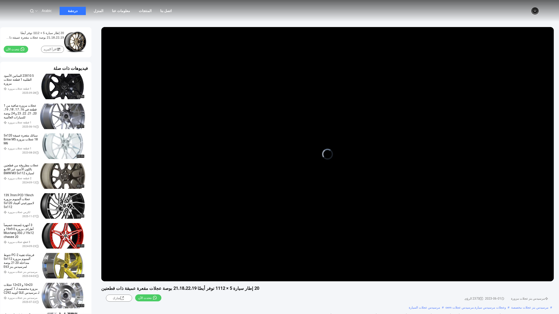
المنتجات (145, 11)
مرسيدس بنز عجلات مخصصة (530, 307)
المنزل (98, 11)
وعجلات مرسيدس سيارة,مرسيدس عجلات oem (475, 307)
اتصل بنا (166, 11)
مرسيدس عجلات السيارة (424, 307)
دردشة (73, 11)
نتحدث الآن (145, 298)
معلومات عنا (121, 11)
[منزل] (535, 10)
